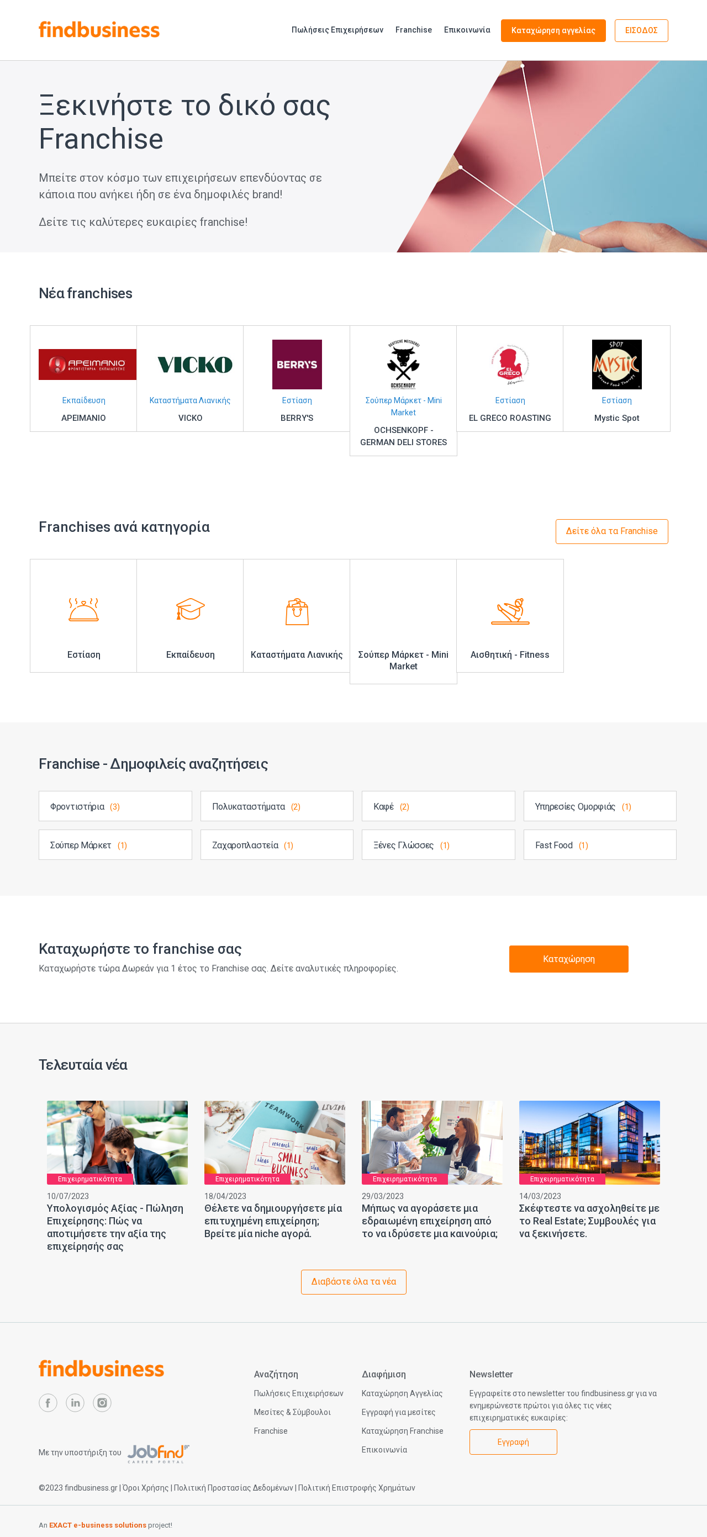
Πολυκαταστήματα (256, 806)
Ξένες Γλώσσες (411, 845)
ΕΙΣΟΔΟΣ (641, 30)
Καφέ (391, 806)
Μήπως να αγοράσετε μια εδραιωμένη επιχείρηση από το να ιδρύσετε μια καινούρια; (430, 1220)
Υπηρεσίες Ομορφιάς (583, 806)
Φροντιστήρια (84, 806)
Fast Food (561, 845)
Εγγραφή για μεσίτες (399, 1412)
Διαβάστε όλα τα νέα (354, 1281)
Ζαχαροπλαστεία (253, 845)
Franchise (413, 29)
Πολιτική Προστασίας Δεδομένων (233, 1487)
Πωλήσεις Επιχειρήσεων (337, 29)
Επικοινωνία (467, 29)
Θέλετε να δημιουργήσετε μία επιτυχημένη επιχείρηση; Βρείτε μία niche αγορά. (273, 1220)
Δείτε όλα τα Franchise (612, 531)
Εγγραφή (513, 1442)
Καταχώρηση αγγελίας (553, 30)
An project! (105, 1525)
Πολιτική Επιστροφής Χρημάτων (356, 1487)
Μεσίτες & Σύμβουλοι (292, 1412)
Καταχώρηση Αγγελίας (402, 1393)
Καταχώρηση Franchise (403, 1431)
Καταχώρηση (569, 959)
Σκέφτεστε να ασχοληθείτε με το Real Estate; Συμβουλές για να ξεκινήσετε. (589, 1220)
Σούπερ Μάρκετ (88, 845)
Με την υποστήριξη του (81, 1452)
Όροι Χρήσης (146, 1487)
